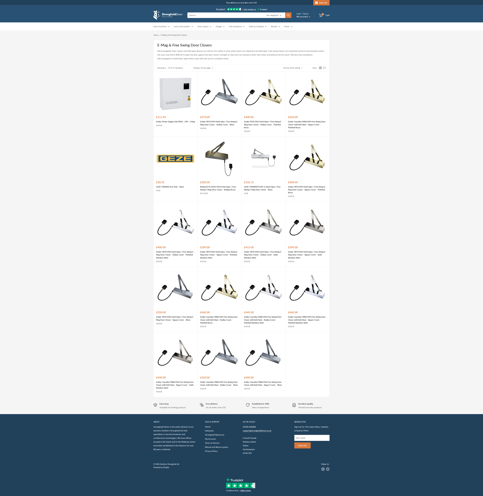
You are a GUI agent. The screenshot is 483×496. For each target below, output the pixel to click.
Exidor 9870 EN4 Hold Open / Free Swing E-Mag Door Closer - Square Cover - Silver (175, 318)
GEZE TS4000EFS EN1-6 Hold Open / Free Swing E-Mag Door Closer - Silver (262, 188)
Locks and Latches (182, 26)
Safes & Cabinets (256, 26)
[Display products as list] (324, 68)
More (287, 26)
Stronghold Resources (214, 434)
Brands (274, 26)
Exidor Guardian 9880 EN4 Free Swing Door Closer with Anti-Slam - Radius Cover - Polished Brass (219, 320)
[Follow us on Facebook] (323, 469)
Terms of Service (212, 443)
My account (302, 16)
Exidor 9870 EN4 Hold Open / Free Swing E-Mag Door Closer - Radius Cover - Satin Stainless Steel (263, 255)
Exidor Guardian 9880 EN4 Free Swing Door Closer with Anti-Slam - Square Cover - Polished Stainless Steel (307, 320)
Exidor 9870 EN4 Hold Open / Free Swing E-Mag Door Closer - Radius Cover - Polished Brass (263, 124)
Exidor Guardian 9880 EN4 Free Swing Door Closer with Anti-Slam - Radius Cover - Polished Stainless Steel (263, 320)
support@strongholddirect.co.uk (257, 430)
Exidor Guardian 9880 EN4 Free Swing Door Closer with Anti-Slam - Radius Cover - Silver (219, 383)
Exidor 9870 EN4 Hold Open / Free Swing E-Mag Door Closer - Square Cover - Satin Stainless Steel (307, 255)
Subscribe (323, 3)
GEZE (158, 190)
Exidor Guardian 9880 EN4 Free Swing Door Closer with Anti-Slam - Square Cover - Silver (263, 383)
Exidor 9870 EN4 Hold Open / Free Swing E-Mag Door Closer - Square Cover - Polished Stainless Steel (219, 255)
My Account (210, 439)
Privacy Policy (211, 451)
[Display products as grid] (320, 68)
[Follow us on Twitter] (328, 469)
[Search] (288, 15)
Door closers (203, 26)
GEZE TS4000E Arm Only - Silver (170, 187)
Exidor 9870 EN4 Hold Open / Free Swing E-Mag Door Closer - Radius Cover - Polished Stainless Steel (175, 255)
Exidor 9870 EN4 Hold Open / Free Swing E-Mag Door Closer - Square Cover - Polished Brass (307, 190)
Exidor (159, 125)
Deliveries (209, 430)
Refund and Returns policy (216, 447)
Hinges (219, 26)
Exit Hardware (235, 26)
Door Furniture (160, 26)
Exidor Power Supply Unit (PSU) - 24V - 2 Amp (175, 121)
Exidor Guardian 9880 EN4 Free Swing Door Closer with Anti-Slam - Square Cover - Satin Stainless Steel (175, 385)
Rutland (204, 193)
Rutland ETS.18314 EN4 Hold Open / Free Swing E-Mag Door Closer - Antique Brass (218, 188)
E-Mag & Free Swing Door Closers (174, 35)
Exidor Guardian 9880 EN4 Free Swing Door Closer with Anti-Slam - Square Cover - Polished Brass (307, 124)
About (208, 426)
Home (155, 35)
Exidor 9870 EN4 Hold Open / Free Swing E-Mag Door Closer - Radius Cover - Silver (219, 123)
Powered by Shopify (161, 467)
